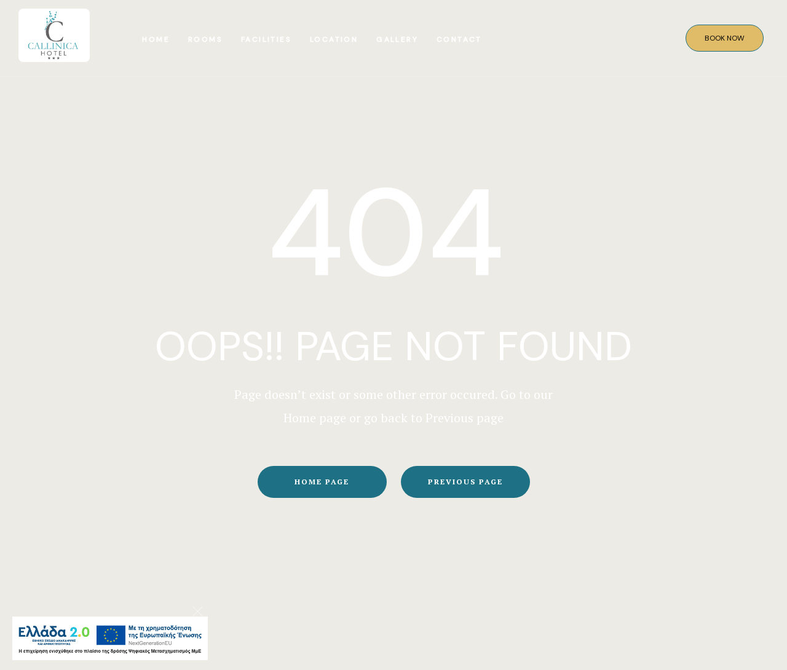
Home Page (322, 481)
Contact (459, 39)
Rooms (205, 39)
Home (156, 39)
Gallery (397, 39)
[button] (725, 38)
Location (334, 39)
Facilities (266, 39)
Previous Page (465, 481)
